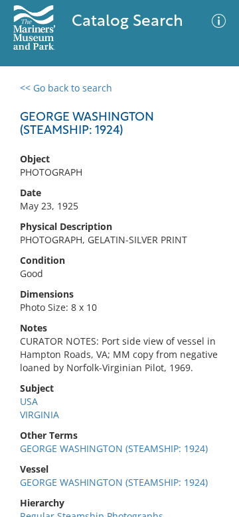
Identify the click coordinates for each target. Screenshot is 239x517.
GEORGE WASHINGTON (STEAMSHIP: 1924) (114, 448)
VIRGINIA (39, 414)
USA (29, 401)
